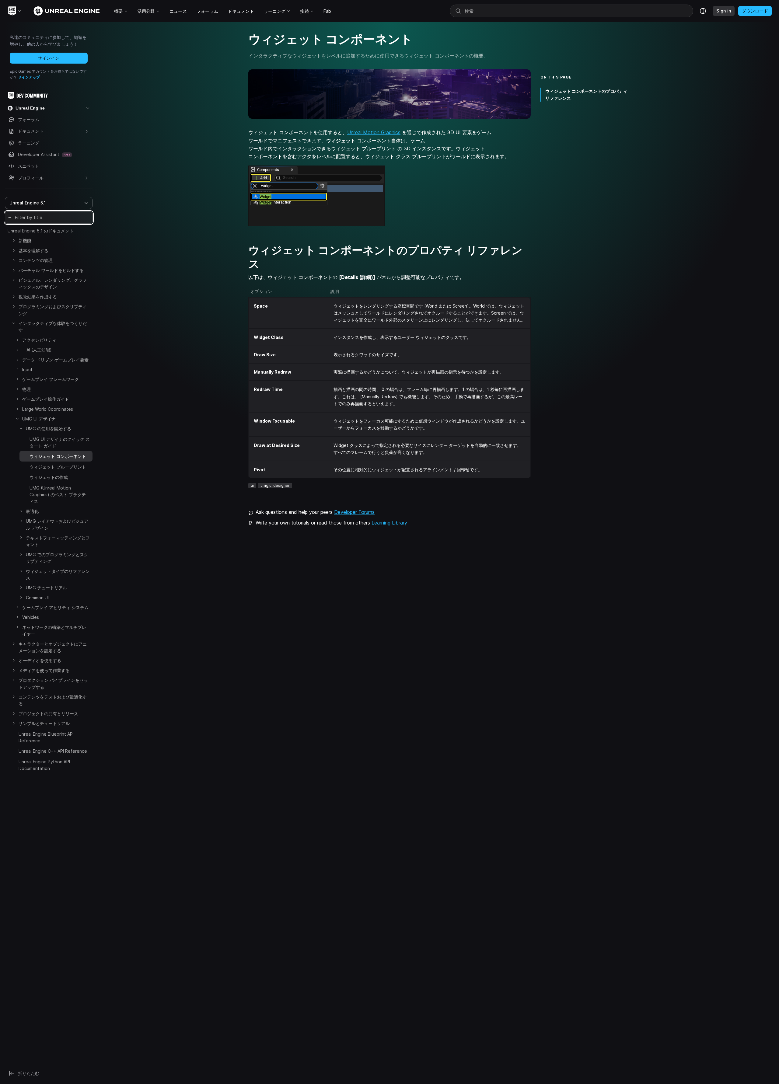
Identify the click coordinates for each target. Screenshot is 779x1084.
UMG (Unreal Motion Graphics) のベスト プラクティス (58, 494)
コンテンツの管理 (36, 260)
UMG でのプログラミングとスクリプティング (57, 558)
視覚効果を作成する (38, 296)
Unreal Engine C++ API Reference (53, 751)
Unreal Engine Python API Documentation (44, 765)
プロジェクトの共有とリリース (48, 713)
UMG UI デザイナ (39, 418)
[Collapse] (13, 323)
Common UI (37, 597)
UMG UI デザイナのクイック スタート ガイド (60, 442)
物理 (26, 389)
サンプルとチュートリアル (44, 723)
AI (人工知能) (37, 349)
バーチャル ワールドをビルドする (51, 270)
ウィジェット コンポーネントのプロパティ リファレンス (586, 95)
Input (27, 369)
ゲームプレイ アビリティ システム (55, 607)
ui (252, 485)
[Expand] (13, 240)
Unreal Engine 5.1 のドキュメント (41, 230)
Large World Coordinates (47, 409)
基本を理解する (33, 250)
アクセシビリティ (39, 340)
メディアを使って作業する (44, 670)
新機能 (25, 240)
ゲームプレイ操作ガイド (45, 399)
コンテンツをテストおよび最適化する (53, 700)
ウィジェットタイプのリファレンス (58, 574)
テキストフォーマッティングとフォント (58, 541)
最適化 (32, 511)
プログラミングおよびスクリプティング (53, 310)
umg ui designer (275, 485)
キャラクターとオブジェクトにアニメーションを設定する (53, 647)
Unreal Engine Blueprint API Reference (46, 737)
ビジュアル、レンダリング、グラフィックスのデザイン (53, 283)
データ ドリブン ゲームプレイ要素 (55, 359)
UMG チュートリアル (46, 587)
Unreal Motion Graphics (373, 132)
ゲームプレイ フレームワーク (50, 379)
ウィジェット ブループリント (58, 466)
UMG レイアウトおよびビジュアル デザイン (57, 524)
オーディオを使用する (40, 660)
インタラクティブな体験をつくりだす (53, 327)
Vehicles (30, 617)
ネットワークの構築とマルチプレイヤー (54, 630)
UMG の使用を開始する (48, 428)
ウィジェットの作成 (49, 477)
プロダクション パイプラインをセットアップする (53, 683)
